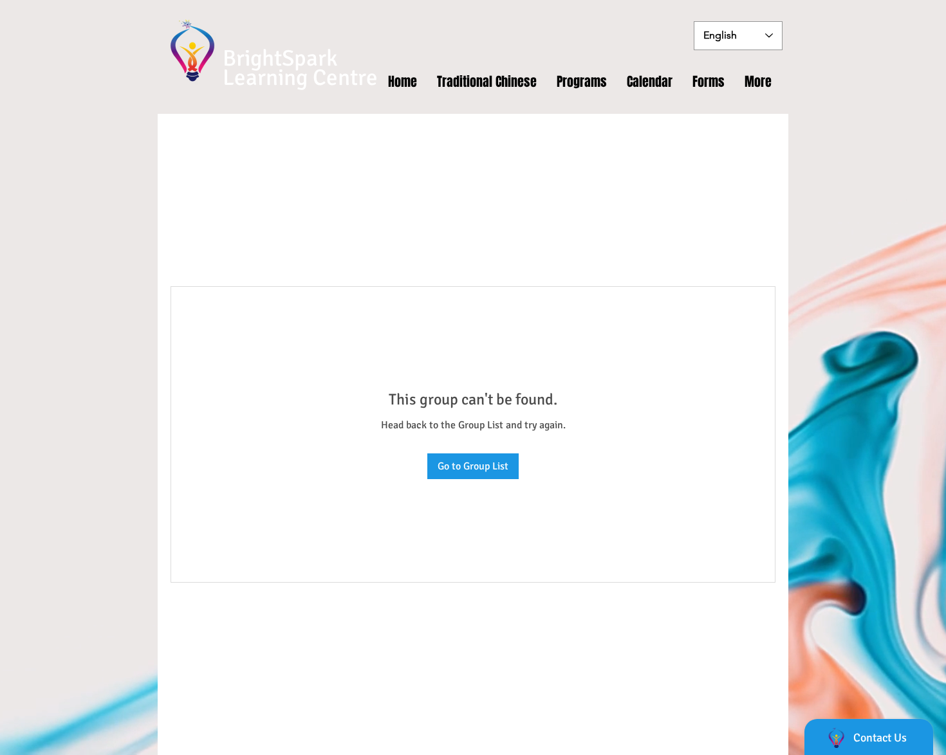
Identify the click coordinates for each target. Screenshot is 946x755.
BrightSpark (280, 58)
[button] (709, 82)
